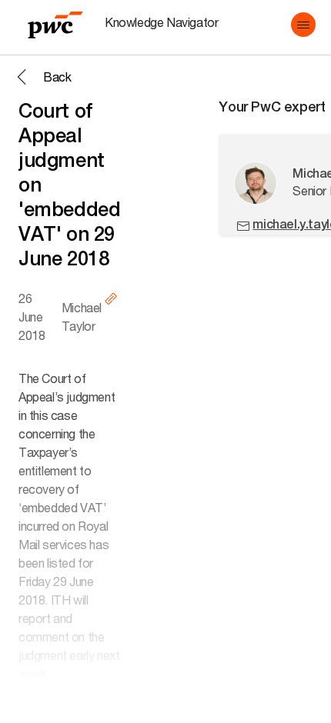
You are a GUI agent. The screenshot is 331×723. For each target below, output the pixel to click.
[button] (303, 24)
